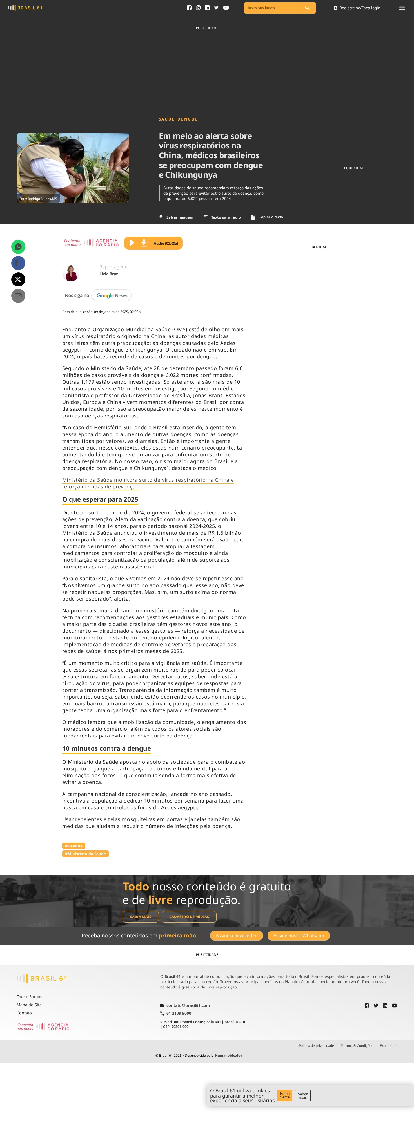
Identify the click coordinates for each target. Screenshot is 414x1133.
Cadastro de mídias (189, 916)
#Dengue (74, 845)
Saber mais (303, 1095)
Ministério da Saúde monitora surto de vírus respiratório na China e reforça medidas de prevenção (148, 483)
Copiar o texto (271, 217)
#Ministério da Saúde (85, 853)
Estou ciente (285, 1095)
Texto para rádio (226, 217)
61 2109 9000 (178, 1013)
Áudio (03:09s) (166, 243)
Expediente (388, 1045)
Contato (24, 1013)
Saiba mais (140, 916)
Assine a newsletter (236, 935)
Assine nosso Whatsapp (298, 935)
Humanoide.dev (228, 1055)
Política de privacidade (316, 1045)
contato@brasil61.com (188, 1005)
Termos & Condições (357, 1045)
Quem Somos (29, 996)
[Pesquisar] (307, 8)
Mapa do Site (29, 1004)
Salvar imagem (179, 217)
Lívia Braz (108, 273)
